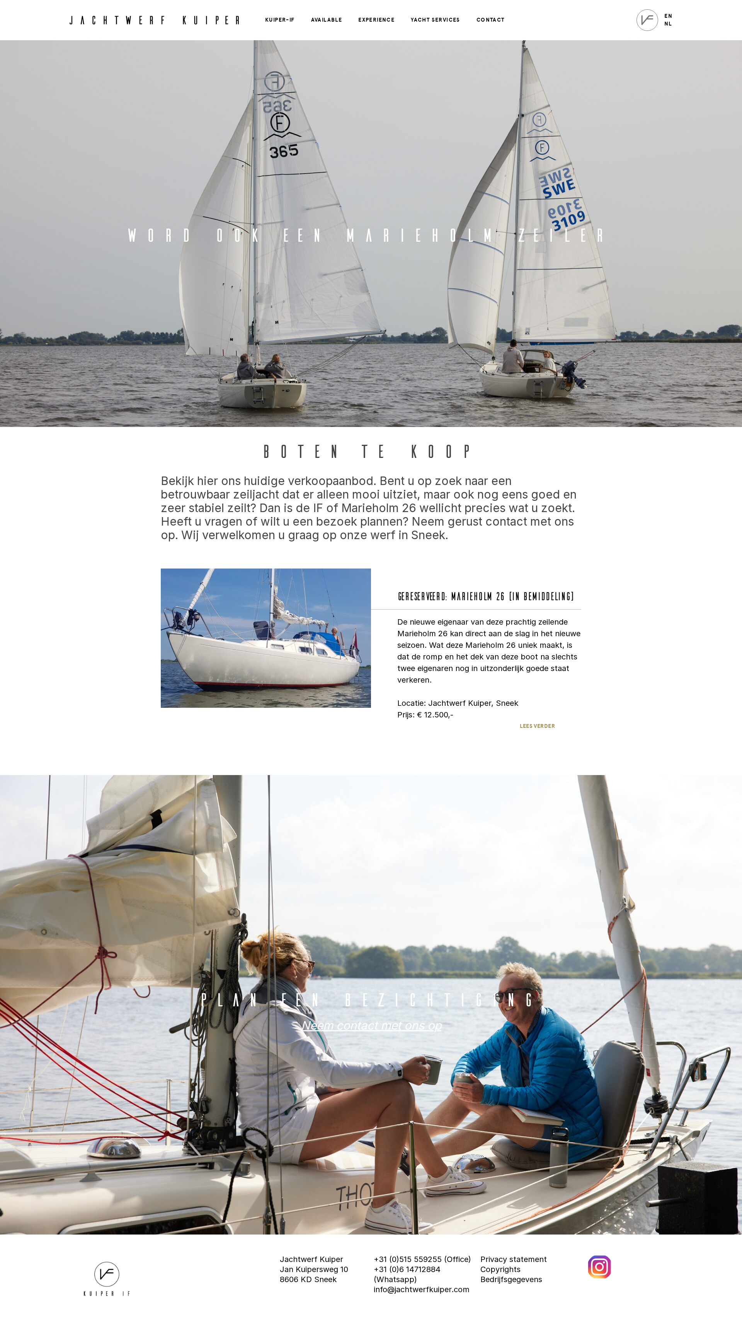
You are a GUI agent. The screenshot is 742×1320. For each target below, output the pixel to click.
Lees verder (537, 726)
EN (668, 16)
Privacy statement (513, 1259)
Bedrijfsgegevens (511, 1279)
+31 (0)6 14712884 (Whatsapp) (407, 1274)
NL (668, 24)
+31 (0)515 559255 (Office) (422, 1259)
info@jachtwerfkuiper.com (422, 1289)
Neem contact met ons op (371, 1025)
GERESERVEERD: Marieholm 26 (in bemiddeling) (485, 595)
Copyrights (500, 1269)
